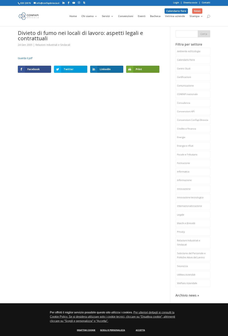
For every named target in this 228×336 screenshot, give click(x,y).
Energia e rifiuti (185, 145)
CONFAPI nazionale (187, 94)
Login (176, 2)
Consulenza (183, 102)
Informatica (183, 171)
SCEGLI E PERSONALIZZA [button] (112, 330)
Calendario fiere (176, 11)
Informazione (184, 180)
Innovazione (184, 188)
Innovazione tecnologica (190, 197)
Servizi (106, 16)
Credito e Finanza (186, 128)
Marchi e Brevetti (186, 223)
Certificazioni (184, 77)
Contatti (206, 2)
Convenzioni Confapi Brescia (192, 120)
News (197, 11)
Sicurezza (182, 266)
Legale (180, 214)
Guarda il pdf (25, 58)
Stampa (195, 16)
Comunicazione (185, 85)
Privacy (181, 231)
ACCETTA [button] (140, 330)
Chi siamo (87, 16)
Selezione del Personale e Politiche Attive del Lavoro (191, 255)
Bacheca (155, 16)
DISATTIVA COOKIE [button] (86, 330)
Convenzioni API (186, 111)
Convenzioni (125, 16)
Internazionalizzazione (189, 206)
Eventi (142, 16)
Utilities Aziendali (186, 274)
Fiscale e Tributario (187, 154)
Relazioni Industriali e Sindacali (52, 44)
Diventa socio (190, 2)
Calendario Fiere (186, 59)
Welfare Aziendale (187, 283)
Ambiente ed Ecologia (188, 51)
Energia (181, 137)
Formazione (183, 163)
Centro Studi (183, 68)
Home (73, 16)
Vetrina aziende (175, 16)
